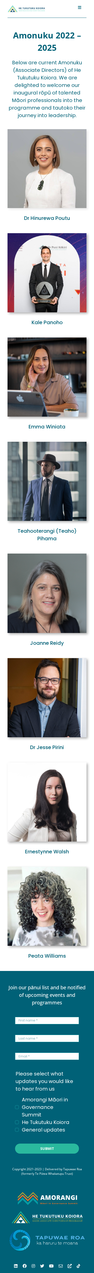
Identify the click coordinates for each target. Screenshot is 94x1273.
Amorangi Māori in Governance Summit (45, 1107)
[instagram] (33, 1266)
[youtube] (51, 1266)
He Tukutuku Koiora (45, 1122)
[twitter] (42, 1266)
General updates (43, 1129)
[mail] (61, 1266)
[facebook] (25, 1266)
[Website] (70, 1266)
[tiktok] (78, 1266)
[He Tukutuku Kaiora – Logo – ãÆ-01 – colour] (26, 7)
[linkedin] (16, 1266)
